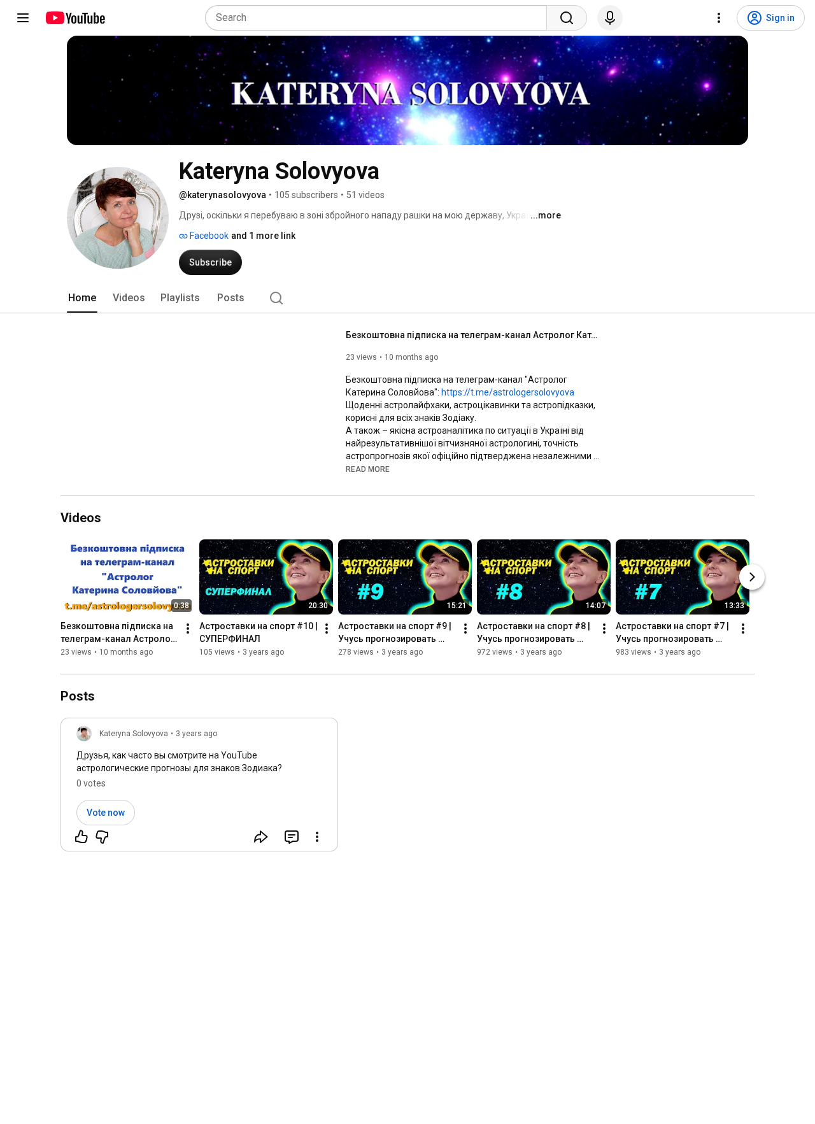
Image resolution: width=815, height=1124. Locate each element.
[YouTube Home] (75, 18)
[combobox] (380, 17)
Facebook (208, 236)
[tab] (82, 298)
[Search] (566, 18)
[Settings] (718, 17)
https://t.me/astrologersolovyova (507, 392)
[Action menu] (317, 837)
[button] (368, 468)
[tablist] (407, 298)
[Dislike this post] (102, 837)
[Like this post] (81, 837)
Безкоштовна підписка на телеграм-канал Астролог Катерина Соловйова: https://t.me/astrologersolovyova (473, 335)
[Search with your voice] (610, 18)
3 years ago (196, 733)
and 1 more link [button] (263, 236)
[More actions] (188, 629)
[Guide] (23, 17)
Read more (368, 469)
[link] (199, 788)
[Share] (261, 837)
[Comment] (291, 837)
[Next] (752, 577)
